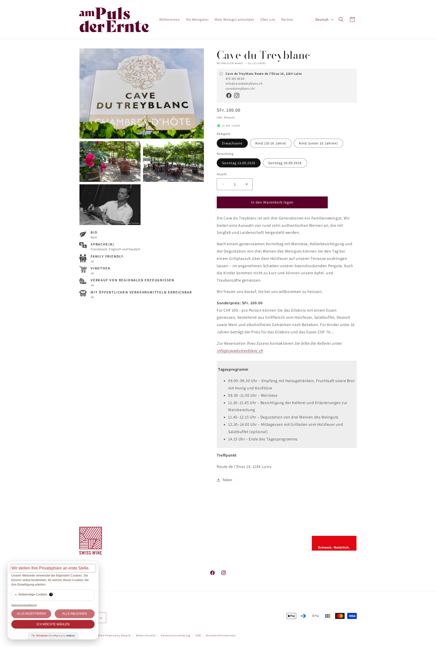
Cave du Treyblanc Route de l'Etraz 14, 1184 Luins (264, 73)
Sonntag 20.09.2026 (285, 163)
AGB (198, 635)
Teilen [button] (227, 480)
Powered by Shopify (118, 635)
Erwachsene (232, 143)
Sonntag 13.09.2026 (238, 163)
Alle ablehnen (74, 613)
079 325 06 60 (235, 79)
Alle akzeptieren (31, 613)
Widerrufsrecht (146, 635)
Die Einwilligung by (53, 635)
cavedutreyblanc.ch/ (240, 88)
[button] (341, 19)
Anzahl (221, 174)
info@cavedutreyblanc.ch (244, 83)
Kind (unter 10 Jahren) (318, 143)
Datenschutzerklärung (175, 635)
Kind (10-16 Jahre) (270, 143)
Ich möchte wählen (53, 624)
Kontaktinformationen (221, 635)
